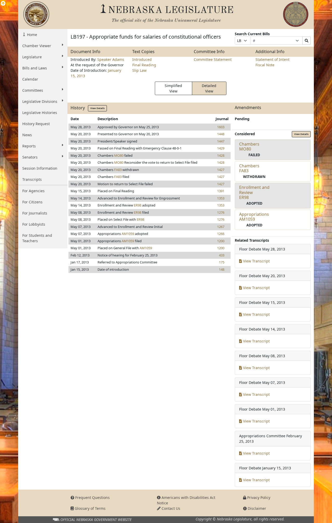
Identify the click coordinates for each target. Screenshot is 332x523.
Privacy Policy (258, 497)
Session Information (39, 168)
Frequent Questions (92, 497)
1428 (220, 155)
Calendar (30, 79)
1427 (220, 169)
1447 (220, 141)
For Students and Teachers (37, 238)
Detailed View (209, 88)
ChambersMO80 (249, 146)
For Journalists (34, 213)
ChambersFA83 (249, 168)
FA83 (118, 169)
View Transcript (256, 261)
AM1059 (128, 233)
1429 (220, 148)
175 (221, 262)
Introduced (142, 59)
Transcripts (32, 179)
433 (221, 255)
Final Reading (144, 64)
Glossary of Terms (90, 508)
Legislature (32, 56)
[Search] (306, 41)
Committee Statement (213, 59)
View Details (97, 108)
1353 (220, 198)
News (27, 134)
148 (221, 269)
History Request (36, 123)
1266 (220, 233)
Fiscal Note (264, 64)
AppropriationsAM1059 (254, 216)
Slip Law (139, 70)
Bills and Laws (34, 68)
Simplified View (173, 88)
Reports (29, 146)
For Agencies (33, 190)
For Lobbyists (33, 224)
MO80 (118, 155)
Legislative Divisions (39, 101)
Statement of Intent (272, 59)
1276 (220, 212)
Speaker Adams (110, 59)
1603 (220, 127)
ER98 (137, 205)
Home (31, 34)
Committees (32, 90)
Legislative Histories (39, 112)
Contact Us (170, 508)
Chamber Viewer (36, 45)
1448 (220, 134)
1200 (220, 241)
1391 (220, 191)
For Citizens (32, 201)
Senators (30, 157)
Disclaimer (256, 508)
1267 (220, 226)
